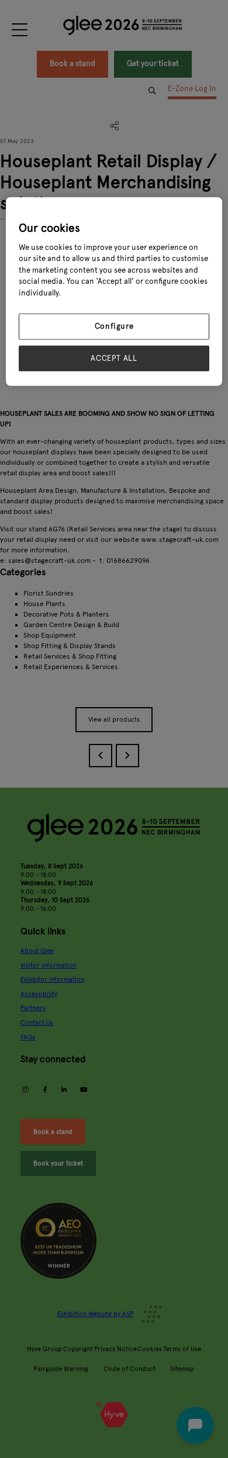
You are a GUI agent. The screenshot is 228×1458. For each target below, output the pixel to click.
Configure (114, 326)
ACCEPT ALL (114, 358)
